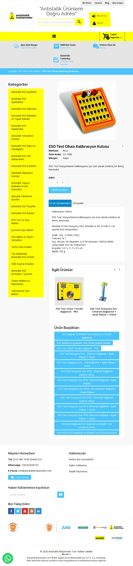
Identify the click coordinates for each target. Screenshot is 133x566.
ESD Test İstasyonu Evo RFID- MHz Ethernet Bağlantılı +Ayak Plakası (86, 390)
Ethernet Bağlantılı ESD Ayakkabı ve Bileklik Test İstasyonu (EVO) (87, 425)
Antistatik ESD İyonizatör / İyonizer (21, 272)
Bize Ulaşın (118, 3)
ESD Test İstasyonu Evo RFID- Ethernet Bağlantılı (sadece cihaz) (87, 373)
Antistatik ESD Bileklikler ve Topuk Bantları (23, 117)
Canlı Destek (22, 477)
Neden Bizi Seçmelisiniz (81, 459)
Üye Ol (100, 23)
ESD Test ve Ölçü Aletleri (29, 71)
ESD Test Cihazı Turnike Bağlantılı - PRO (69, 310)
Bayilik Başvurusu (78, 471)
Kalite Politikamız (78, 465)
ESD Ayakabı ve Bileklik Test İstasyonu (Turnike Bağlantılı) (86, 336)
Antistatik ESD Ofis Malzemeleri (21, 157)
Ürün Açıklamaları (60, 203)
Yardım (98, 3)
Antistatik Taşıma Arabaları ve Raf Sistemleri (20, 186)
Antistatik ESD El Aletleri (23, 166)
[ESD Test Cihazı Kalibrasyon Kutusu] (87, 82)
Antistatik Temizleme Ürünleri (22, 137)
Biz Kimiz (87, 3)
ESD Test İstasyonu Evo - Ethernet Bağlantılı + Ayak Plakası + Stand (104, 311)
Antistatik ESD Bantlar (22, 213)
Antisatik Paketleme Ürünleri (21, 198)
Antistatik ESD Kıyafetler (24, 91)
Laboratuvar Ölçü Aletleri (20, 292)
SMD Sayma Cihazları (22, 263)
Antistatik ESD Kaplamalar (18, 127)
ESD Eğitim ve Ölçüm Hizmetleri (22, 238)
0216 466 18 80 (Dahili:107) (27, 459)
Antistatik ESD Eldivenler (24, 108)
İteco (65, 150)
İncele (69, 290)
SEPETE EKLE (60, 190)
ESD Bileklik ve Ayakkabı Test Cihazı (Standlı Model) (83, 343)
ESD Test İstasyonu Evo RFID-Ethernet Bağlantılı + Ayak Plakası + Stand (86, 408)
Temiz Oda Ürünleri (21, 246)
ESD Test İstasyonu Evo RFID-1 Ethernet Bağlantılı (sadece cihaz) (86, 399)
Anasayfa (12, 71)
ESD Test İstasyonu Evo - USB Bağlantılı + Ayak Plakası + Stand (87, 364)
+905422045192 (29, 465)
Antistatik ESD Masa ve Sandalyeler (23, 147)
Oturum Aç (101, 15)
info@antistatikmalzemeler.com (35, 470)
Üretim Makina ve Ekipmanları (20, 282)
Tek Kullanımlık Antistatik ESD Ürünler (22, 255)
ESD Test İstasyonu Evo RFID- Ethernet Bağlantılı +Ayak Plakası (86, 381)
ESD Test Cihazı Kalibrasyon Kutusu (79, 146)
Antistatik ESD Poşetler (23, 206)
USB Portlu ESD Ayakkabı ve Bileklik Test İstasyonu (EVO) (87, 432)
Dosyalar (78, 203)
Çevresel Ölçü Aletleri (22, 230)
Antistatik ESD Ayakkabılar (18, 100)
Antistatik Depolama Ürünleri (22, 174)
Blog (107, 3)
